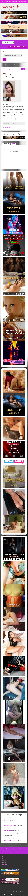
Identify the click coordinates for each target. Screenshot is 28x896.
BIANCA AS (6, 823)
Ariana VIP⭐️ (6, 828)
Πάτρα (4, 858)
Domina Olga (6, 820)
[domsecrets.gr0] (14, 559)
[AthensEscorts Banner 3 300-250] (14, 340)
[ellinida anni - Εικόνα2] (9, 99)
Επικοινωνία (17, 852)
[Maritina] (14, 392)
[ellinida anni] (12, 89)
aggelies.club (10, 6)
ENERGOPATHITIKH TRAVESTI (10, 833)
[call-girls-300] (14, 321)
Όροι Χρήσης (19, 848)
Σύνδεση (24, 1)
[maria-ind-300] (14, 809)
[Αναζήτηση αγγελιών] (4, 59)
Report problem (7, 127)
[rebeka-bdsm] (14, 583)
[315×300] (14, 256)
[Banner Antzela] (14, 630)
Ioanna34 (6, 838)
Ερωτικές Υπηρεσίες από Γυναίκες (11, 64)
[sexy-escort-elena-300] (14, 532)
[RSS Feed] (2, 1)
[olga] (14, 675)
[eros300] (14, 365)
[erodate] (14, 275)
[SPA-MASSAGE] (14, 488)
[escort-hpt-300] (14, 439)
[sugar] (14, 464)
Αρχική (3, 64)
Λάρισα (4, 860)
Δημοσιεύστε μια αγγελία (17, 46)
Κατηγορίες (8, 848)
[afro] (14, 723)
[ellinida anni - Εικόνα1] (5, 99)
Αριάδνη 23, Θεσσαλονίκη (9, 840)
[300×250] (14, 190)
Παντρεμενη (6, 818)
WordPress (24, 894)
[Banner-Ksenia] (14, 699)
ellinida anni (8, 69)
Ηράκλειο (4, 864)
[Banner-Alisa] (14, 606)
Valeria (5, 835)
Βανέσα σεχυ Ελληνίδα (8, 830)
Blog (14, 848)
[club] (14, 762)
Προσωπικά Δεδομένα (7, 852)
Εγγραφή (20, 1)
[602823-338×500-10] (14, 514)
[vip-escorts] (14, 214)
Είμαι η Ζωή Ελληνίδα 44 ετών (10, 825)
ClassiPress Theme (6, 894)
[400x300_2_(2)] (14, 457)
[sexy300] (14, 738)
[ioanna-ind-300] (14, 785)
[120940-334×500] (14, 655)
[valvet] (14, 295)
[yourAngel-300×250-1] (14, 233)
